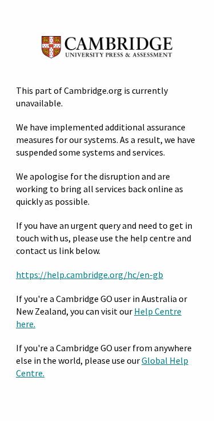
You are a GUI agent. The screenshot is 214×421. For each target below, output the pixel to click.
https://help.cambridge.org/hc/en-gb (89, 274)
